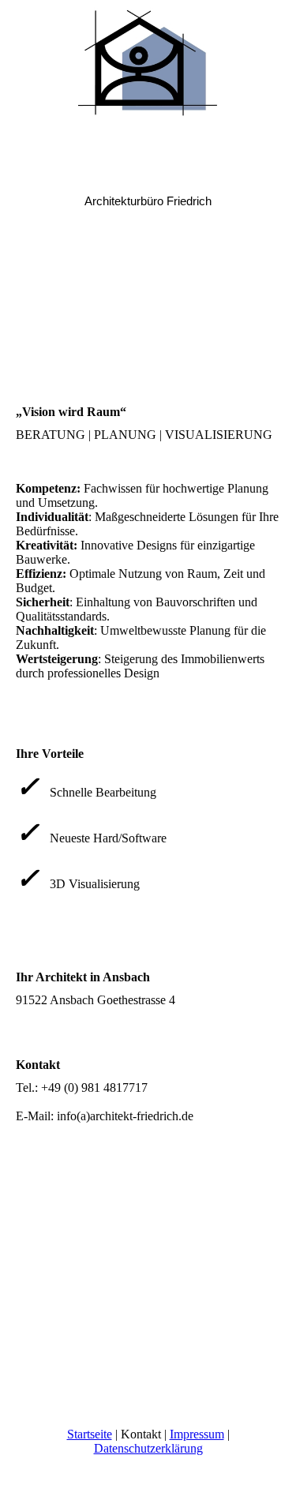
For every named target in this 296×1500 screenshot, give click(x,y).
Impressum (197, 1434)
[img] (148, 59)
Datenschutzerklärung (148, 1448)
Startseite (89, 1434)
